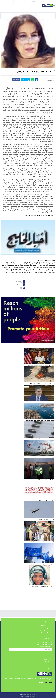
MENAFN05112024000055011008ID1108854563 (39, 215)
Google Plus (43, 630)
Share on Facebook (16, 79)
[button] (6, 2)
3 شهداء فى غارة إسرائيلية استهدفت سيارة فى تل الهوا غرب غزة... (41, 383)
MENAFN (35, 88)
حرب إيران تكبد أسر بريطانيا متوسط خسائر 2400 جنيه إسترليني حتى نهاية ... (39, 420)
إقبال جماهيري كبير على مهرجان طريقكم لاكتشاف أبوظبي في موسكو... (40, 480)
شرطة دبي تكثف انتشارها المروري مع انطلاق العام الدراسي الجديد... (41, 542)
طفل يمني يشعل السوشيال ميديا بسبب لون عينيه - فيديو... (42, 586)
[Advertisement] (28, 600)
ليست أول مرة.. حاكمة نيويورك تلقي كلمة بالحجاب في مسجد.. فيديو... (41, 365)
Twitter (44, 628)
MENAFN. (28, 694)
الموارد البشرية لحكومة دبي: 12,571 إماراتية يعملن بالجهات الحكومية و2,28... (40, 500)
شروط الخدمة (47, 659)
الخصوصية (47, 661)
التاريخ (52, 78)
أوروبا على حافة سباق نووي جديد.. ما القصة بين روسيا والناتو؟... (42, 457)
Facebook (43, 626)
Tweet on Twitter (25, 79)
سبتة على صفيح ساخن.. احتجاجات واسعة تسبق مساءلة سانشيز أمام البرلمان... (39, 402)
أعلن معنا (48, 666)
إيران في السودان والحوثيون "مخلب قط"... (46, 519)
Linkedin (44, 635)
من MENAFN (47, 668)
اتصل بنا (48, 664)
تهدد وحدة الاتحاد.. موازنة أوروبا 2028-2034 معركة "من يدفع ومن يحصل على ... (39, 564)
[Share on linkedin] (36, 79)
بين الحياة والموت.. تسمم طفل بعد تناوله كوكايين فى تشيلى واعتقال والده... (39, 439)
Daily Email (43, 633)
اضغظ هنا (40, 683)
